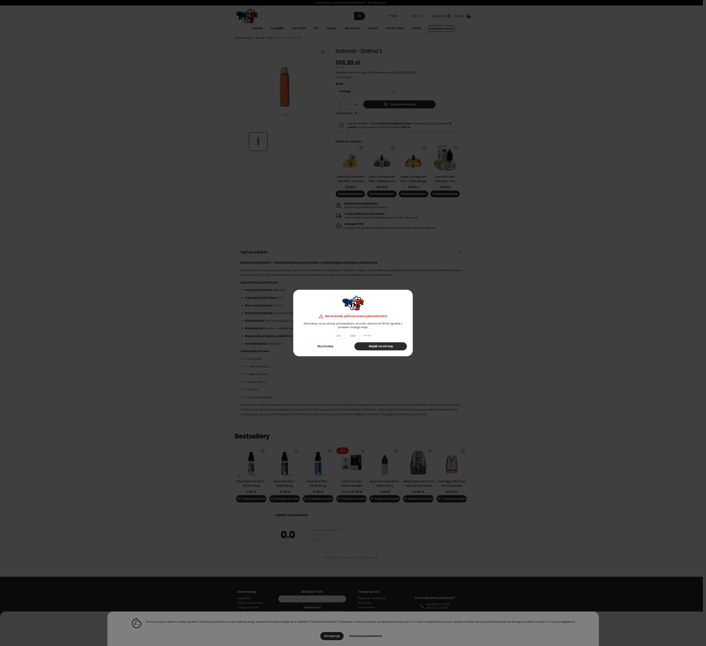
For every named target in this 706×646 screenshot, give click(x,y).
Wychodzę (325, 346)
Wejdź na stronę (381, 346)
